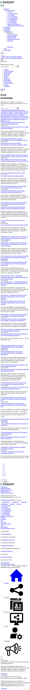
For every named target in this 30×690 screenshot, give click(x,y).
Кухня (23, 117)
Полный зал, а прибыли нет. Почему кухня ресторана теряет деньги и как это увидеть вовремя (13, 302)
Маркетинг (10, 116)
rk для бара (10, 15)
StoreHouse (4, 110)
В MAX (12, 504)
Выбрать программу (14, 24)
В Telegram (15, 502)
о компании (4, 487)
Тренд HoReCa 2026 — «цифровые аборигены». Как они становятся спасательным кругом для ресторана (14, 283)
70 (4, 474)
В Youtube (23, 502)
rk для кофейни (12, 21)
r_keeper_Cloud (18, 113)
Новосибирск (8, 81)
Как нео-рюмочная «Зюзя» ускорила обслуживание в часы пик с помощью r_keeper (14, 143)
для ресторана (6, 505)
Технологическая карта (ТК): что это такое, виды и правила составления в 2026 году (14, 387)
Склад (20, 117)
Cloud (4, 114)
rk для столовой (12, 16)
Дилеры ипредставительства (6, 523)
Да (2, 59)
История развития (12, 34)
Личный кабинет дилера (8, 528)
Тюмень (6, 84)
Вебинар (3, 120)
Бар (11, 110)
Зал (26, 119)
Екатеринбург (8, 72)
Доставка (26, 111)
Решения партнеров (6, 490)
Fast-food (22, 110)
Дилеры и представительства (15, 25)
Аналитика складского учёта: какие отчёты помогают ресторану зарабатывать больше (13, 207)
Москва (6, 69)
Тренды (22, 119)
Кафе (8, 110)
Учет (17, 114)
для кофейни (5, 513)
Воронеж (6, 75)
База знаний (7, 50)
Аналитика (14, 117)
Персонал (16, 116)
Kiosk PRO (17, 119)
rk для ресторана (12, 13)
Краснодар (7, 78)
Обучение (10, 47)
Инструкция (9, 111)
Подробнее (4, 673)
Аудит (27, 117)
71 (4, 475)
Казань (6, 77)
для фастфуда (5, 511)
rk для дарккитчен (12, 18)
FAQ (2, 525)
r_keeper (3, 111)
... (9, 120)
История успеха (5, 119)
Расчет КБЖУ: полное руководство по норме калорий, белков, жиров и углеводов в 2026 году (14, 160)
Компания (7, 30)
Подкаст (8, 117)
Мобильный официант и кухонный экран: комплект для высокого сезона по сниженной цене (13, 405)
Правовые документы (13, 39)
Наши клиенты (11, 37)
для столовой (5, 508)
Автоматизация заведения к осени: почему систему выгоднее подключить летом (13, 191)
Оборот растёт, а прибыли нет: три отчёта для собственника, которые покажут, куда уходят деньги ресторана (14, 244)
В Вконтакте (6, 502)
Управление (12, 114)
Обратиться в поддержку (8, 564)
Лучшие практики (18, 111)
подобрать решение (16, 56)
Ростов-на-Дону (8, 83)
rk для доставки (12, 22)
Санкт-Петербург (9, 71)
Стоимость (7, 27)
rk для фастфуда (12, 19)
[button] (15, 649)
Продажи (3, 117)
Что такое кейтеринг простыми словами (12, 176)
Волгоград (7, 74)
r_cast (7, 120)
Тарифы (3, 517)
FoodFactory (4, 113)
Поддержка (7, 28)
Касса (11, 119)
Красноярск (7, 80)
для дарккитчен (6, 510)
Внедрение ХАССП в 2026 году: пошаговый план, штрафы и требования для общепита (13, 319)
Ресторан (21, 114)
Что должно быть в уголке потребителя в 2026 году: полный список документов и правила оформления (14, 263)
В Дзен (18, 504)
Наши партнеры (11, 36)
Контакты (10, 41)
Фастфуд (25, 116)
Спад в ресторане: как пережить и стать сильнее (14, 225)
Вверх (5, 481)
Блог (5, 48)
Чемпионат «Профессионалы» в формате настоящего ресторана (12, 452)
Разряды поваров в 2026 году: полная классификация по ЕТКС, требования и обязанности (12, 353)
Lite (8, 114)
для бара (4, 507)
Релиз (21, 116)
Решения (6, 9)
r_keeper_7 (11, 113)
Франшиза (4, 116)
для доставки (5, 514)
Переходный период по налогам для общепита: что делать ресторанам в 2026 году (14, 334)
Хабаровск (7, 86)
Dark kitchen (16, 110)
